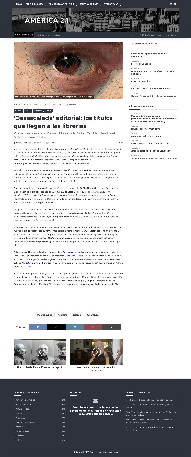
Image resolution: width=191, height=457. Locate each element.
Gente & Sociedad (88, 4)
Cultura (25, 104)
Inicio (17, 104)
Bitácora (19, 440)
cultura (63, 314)
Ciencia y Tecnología (24, 422)
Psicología (19, 436)
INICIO (19, 4)
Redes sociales (22, 431)
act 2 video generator (135, 427)
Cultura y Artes (22, 409)
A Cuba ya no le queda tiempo (49, 35)
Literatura (93, 314)
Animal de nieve (30, 263)
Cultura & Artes (34, 4)
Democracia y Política (25, 400)
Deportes (19, 427)
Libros (27, 111)
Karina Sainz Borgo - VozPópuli (28, 143)
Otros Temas (111, 4)
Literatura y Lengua (42, 111)
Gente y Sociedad (23, 404)
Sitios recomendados (167, 35)
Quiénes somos (147, 35)
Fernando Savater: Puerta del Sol (162, 400)
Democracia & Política (61, 4)
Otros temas (20, 418)
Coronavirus (45, 314)
